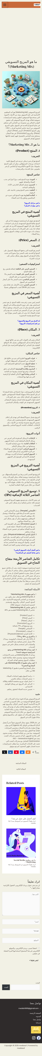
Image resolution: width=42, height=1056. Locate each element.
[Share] (10, 752)
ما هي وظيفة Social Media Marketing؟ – (25, 861)
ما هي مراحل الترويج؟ (32, 203)
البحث (38, 983)
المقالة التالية (21, 769)
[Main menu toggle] (5, 5)
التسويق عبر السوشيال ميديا (19, 821)
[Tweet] (4, 752)
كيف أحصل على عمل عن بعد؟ (24, 818)
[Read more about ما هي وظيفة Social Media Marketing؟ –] (21, 843)
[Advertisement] (21, 30)
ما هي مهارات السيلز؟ (32, 206)
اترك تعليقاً (32, 821)
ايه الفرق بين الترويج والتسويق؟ (29, 321)
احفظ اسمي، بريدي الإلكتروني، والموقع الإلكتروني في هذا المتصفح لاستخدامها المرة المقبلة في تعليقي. (22, 951)
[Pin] (16, 752)
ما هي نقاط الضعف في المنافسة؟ (28, 553)
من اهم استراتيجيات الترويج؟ (29, 323)
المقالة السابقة (21, 763)
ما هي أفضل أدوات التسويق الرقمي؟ (27, 550)
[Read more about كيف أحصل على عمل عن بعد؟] (21, 801)
